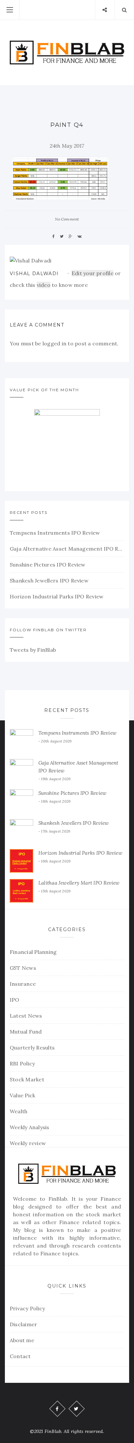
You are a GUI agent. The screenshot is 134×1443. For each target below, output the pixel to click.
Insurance (23, 984)
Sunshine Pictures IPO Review (48, 564)
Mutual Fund (26, 1031)
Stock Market (27, 1079)
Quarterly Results (32, 1047)
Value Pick (22, 1095)
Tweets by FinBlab (33, 650)
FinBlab (57, 1199)
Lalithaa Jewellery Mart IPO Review (79, 883)
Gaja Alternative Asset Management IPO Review (67, 548)
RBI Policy (22, 1063)
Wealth (18, 1111)
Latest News (26, 1015)
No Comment (67, 219)
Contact (20, 1356)
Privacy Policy (27, 1308)
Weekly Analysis (29, 1127)
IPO (15, 999)
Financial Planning (33, 952)
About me (22, 1340)
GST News (23, 968)
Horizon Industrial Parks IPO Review (56, 596)
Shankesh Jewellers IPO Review (49, 580)
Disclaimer (23, 1324)
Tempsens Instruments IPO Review (55, 532)
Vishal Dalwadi (34, 273)
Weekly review (28, 1143)
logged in (54, 343)
